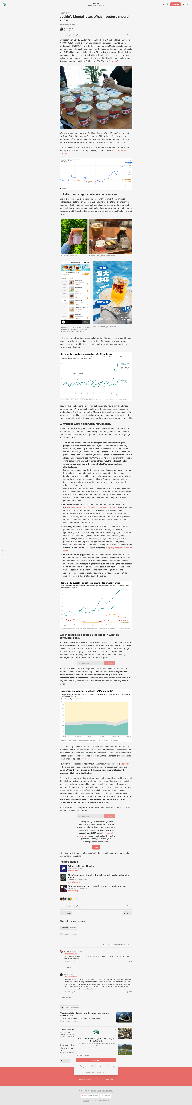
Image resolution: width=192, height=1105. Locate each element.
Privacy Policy (111, 1067)
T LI (65, 974)
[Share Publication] (167, 4)
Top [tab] (62, 1007)
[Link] (56, 194)
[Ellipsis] (131, 951)
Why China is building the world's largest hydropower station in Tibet (84, 1014)
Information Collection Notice (95, 1067)
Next (126, 913)
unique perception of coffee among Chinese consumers (91, 507)
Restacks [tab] (73, 927)
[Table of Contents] (2, 552)
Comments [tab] (64, 927)
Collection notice (107, 1091)
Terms (99, 1091)
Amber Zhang (68, 28)
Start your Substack (91, 1096)
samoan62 (67, 951)
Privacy (93, 1091)
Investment (64, 13)
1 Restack (83, 899)
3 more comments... (66, 997)
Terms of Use (106, 1065)
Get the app (106, 1096)
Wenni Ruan (72, 888)
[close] (115, 1029)
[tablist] (68, 928)
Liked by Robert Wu (71, 953)
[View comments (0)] (79, 1024)
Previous (67, 913)
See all (63, 1061)
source (114, 61)
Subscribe (175, 4)
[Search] (163, 4)
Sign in (185, 4)
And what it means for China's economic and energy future (80, 1018)
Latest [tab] (67, 1007)
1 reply (68, 967)
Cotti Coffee (126, 764)
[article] (96, 1018)
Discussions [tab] (75, 1007)
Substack (86, 1101)
